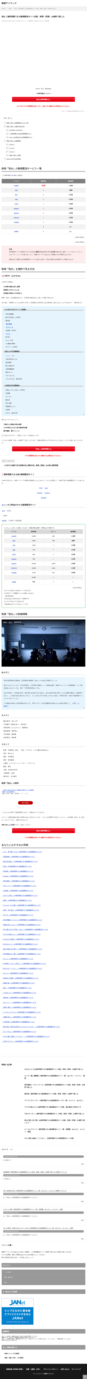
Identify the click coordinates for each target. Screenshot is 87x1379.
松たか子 (42, 21)
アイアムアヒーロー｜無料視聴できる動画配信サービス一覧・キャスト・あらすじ (53, 1100)
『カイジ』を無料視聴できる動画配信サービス (17, 973)
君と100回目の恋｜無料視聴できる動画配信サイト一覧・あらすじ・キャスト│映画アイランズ (34, 1191)
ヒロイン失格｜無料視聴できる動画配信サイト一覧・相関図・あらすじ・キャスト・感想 (33, 1209)
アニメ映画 (7, 1272)
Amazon (16, 208)
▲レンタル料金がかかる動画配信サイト (19, 137)
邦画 (10, 8)
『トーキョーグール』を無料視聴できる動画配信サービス (21, 1012)
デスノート (9, 327)
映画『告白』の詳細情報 (13, 141)
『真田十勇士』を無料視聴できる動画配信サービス (19, 1007)
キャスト (10, 148)
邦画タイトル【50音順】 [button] (12, 1353)
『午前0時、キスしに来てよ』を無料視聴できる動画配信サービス (24, 963)
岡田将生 (30, 21)
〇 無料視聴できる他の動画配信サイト (18, 133)
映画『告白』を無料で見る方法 (15, 126)
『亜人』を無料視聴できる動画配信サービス (17, 988)
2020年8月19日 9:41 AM (11, 1231)
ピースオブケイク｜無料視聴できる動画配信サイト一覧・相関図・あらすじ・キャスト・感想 (54, 1130)
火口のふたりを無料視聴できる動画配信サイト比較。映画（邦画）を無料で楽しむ (53, 1069)
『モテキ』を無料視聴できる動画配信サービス (17, 915)
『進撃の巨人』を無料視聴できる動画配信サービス (19, 1017)
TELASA (16, 222)
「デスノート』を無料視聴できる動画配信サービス (19, 886)
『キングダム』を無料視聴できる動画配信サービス (19, 1031)
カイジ (8, 334)
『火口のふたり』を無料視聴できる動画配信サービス (20, 944)
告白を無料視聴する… (43, 99)
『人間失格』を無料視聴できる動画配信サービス (18, 1022)
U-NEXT (16, 185)
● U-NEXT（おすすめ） (14, 130)
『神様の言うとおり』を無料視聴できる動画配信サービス (21, 925)
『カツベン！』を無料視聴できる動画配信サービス (19, 1002)
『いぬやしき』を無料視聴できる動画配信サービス (19, 993)
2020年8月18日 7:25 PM (11, 1212)
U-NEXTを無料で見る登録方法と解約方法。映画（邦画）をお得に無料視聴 (31, 465)
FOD (16, 190)
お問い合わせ (42, 1339)
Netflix (16, 231)
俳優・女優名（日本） (33, 1369)
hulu (16, 199)
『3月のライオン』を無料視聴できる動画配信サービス (20, 1041)
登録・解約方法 (8, 1277)
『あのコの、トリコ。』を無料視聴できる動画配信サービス (22, 968)
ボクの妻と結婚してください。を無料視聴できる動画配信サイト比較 (49, 1138)
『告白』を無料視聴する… (43, 449)
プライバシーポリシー (50, 1369)
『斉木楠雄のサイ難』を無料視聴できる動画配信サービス (21, 954)
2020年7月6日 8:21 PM (11, 1156)
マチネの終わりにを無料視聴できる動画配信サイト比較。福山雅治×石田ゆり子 (52, 1107)
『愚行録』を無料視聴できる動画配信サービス (17, 997)
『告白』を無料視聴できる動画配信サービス (17, 866)
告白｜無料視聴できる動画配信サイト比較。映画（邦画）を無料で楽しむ (35, 8)
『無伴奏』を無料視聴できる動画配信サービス (17, 871)
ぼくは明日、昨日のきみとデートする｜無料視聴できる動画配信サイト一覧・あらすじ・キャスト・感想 (38, 1228)
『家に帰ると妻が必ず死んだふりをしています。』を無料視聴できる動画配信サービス (31, 1027)
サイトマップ (76, 1369)
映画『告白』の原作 (13, 155)
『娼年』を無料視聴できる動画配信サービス (17, 900)
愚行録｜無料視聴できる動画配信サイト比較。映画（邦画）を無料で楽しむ (51, 1094)
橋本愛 (47, 21)
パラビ (16, 204)
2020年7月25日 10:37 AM (11, 1175)
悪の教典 (9, 324)
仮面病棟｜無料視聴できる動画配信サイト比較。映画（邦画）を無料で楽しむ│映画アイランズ (35, 1172)
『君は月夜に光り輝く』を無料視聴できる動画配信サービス (22, 949)
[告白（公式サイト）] (43, 55)
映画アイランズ (9, 3)
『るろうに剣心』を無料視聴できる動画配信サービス (20, 895)
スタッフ (10, 151)
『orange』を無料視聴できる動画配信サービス (17, 876)
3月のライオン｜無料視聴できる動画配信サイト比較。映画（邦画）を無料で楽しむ (54, 1114)
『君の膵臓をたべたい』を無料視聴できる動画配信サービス (22, 920)
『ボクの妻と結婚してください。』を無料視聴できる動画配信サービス (26, 1036)
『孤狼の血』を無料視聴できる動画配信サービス (18, 983)
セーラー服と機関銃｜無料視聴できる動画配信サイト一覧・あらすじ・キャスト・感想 (54, 1077)
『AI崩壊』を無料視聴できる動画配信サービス (17, 890)
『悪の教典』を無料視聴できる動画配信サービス (18, 881)
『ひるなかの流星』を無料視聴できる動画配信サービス (20, 939)
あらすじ (10, 144)
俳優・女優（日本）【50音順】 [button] (14, 1358)
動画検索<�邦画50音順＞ (15, 1369)
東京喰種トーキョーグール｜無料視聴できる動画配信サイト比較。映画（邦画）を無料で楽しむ (54, 1086)
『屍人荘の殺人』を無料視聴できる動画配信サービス (20, 861)
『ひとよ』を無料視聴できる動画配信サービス (17, 959)
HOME (4, 8)
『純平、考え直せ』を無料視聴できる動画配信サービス (20, 910)
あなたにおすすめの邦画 (13, 159)
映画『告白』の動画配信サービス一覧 (16, 123)
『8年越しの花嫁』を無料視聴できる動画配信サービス (20, 978)
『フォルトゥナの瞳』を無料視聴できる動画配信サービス (21, 905)
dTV (16, 195)
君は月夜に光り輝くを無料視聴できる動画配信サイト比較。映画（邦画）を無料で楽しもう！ (54, 1121)
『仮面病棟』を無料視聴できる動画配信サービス (18, 856)
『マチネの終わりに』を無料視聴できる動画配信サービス (21, 934)
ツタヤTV (16, 217)
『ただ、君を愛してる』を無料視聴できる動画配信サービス (22, 852)
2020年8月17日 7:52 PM (11, 1194)
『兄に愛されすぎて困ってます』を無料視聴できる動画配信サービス (25, 929)
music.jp (16, 213)
